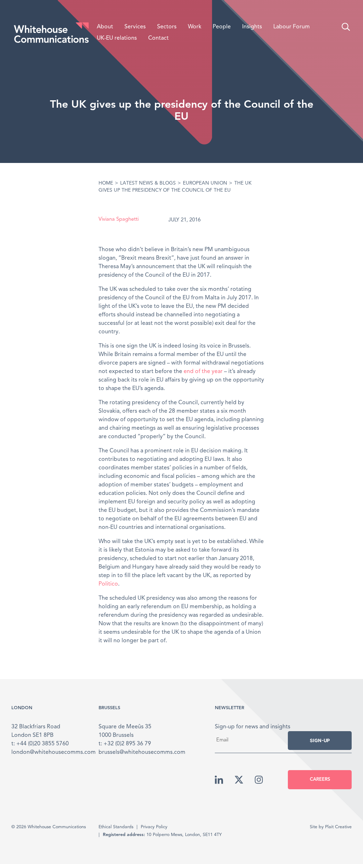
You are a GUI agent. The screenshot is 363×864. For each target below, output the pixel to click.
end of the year (203, 371)
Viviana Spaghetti (119, 219)
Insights (252, 27)
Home (106, 183)
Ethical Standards (116, 827)
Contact (158, 38)
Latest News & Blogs (148, 183)
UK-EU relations (117, 38)
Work (194, 27)
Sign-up (320, 740)
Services (135, 27)
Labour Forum (291, 27)
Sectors (167, 27)
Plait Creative (338, 827)
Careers (320, 779)
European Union (205, 183)
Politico (108, 584)
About (105, 27)
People (222, 27)
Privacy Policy (154, 827)
